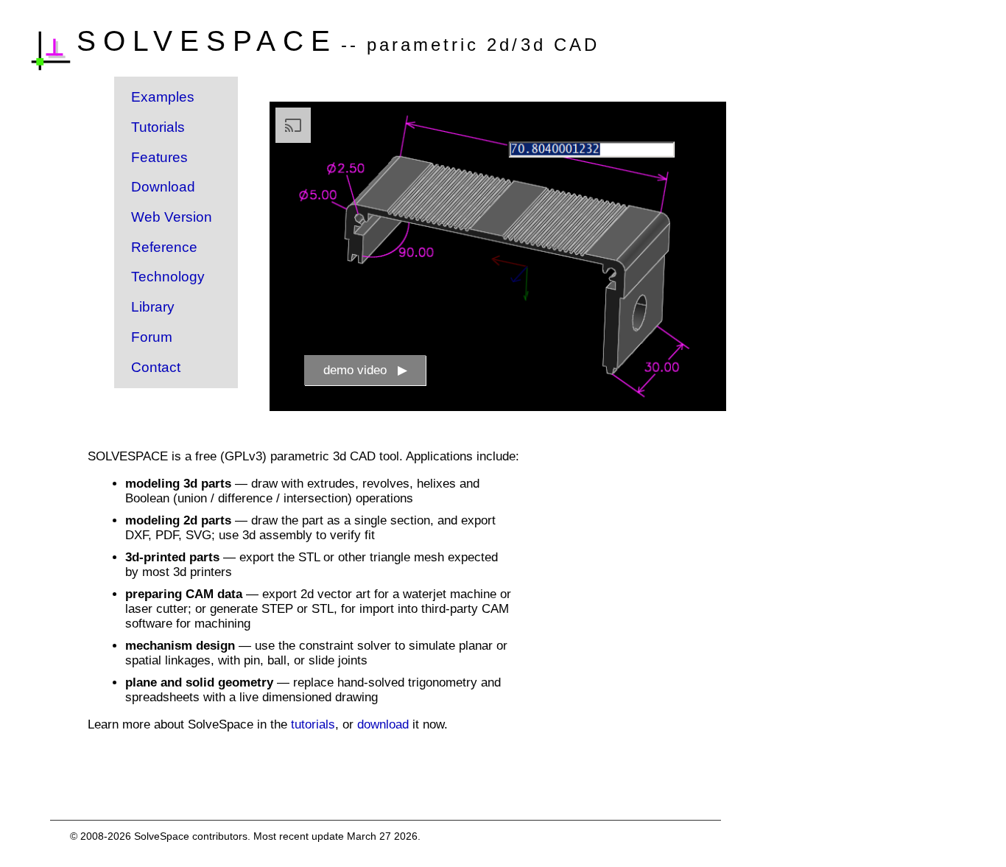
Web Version (171, 217)
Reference (164, 247)
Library (153, 307)
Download (163, 186)
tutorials (313, 724)
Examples (162, 97)
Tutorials (158, 127)
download (383, 724)
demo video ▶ (365, 370)
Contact (155, 367)
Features (159, 157)
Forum (151, 337)
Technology (168, 276)
